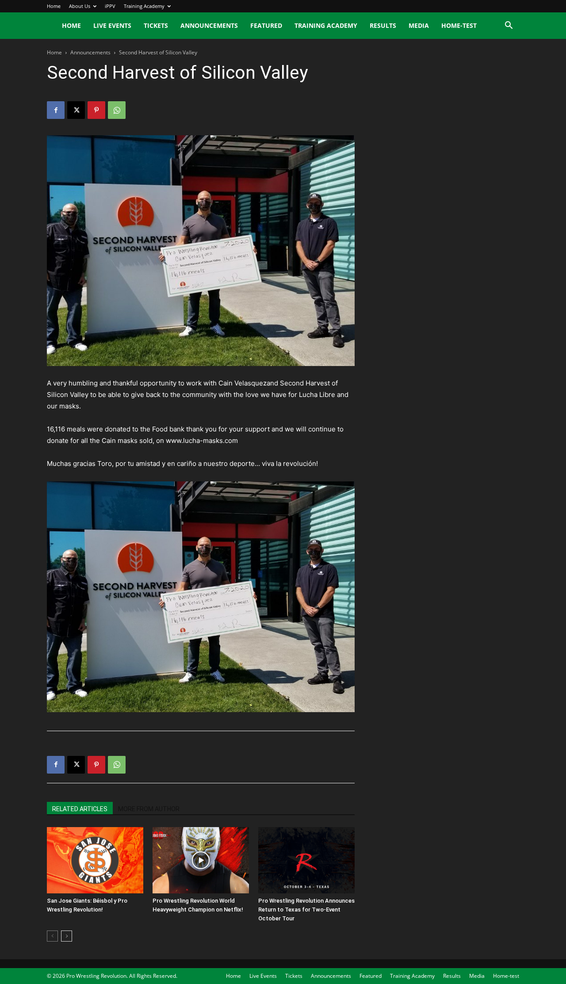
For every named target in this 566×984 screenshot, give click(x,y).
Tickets (156, 25)
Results (383, 25)
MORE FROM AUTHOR (149, 808)
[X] (76, 110)
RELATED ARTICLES (79, 808)
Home (54, 6)
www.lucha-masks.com (202, 440)
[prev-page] (52, 936)
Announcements (209, 25)
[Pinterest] (96, 110)
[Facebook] (56, 110)
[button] (508, 26)
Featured (266, 25)
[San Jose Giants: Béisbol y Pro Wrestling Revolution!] (95, 860)
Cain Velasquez (242, 383)
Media (419, 25)
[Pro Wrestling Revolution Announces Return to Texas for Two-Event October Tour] (306, 860)
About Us (79, 6)
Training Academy (144, 6)
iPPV (110, 6)
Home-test (459, 25)
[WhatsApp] (117, 110)
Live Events (112, 25)
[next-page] (66, 936)
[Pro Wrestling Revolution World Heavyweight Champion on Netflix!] (201, 860)
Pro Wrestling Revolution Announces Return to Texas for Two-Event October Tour (306, 909)
